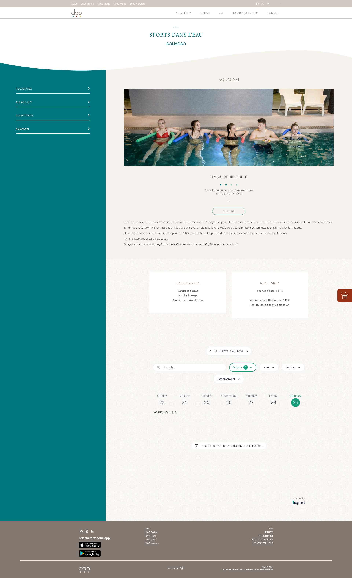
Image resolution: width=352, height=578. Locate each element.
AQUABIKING (24, 88)
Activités (181, 12)
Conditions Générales (233, 569)
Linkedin (268, 4)
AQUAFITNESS (24, 115)
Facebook (257, 4)
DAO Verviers (137, 3)
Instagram (263, 4)
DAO (74, 3)
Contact (273, 12)
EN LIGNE (229, 210)
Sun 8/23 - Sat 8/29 (229, 351)
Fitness (204, 12)
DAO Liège (104, 3)
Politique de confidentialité (259, 569)
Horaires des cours (245, 12)
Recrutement (265, 535)
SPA (220, 12)
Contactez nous (263, 543)
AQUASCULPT (24, 102)
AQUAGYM (22, 129)
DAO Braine (87, 3)
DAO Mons (120, 3)
